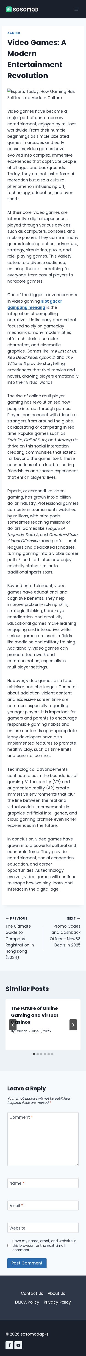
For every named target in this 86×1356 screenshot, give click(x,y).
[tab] (34, 1054)
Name (17, 1183)
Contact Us (32, 1293)
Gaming (13, 33)
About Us (56, 1293)
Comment (21, 1117)
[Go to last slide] (13, 1024)
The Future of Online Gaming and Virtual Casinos (34, 1015)
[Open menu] (76, 9)
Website (17, 1228)
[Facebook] (9, 1345)
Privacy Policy (57, 1302)
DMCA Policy (27, 1302)
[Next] (73, 1024)
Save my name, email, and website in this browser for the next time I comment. (44, 1246)
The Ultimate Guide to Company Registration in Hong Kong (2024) (20, 938)
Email (16, 1205)
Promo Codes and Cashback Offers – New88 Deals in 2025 (65, 932)
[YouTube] (18, 1345)
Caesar (21, 1031)
